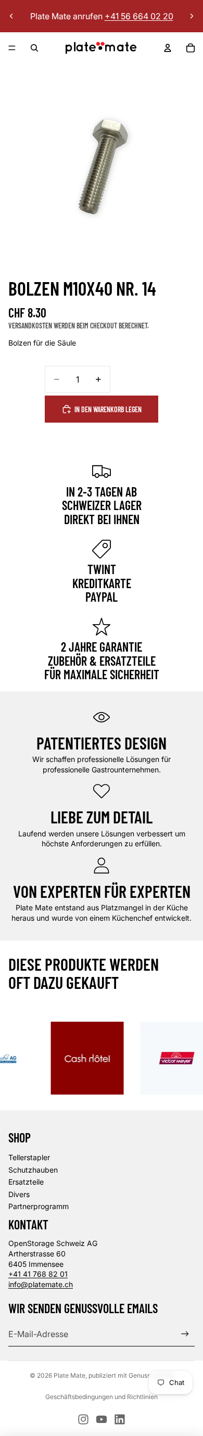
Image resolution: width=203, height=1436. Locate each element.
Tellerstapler (29, 1157)
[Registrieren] (185, 1333)
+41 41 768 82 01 (38, 1273)
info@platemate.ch (40, 1284)
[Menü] (12, 48)
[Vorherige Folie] (11, 16)
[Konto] (167, 47)
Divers (19, 1194)
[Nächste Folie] (191, 16)
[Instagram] (83, 1419)
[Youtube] (101, 1419)
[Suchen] (34, 47)
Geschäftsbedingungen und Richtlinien (101, 1397)
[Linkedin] (119, 1419)
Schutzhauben (33, 1169)
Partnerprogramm (38, 1206)
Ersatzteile (26, 1181)
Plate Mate (69, 1375)
